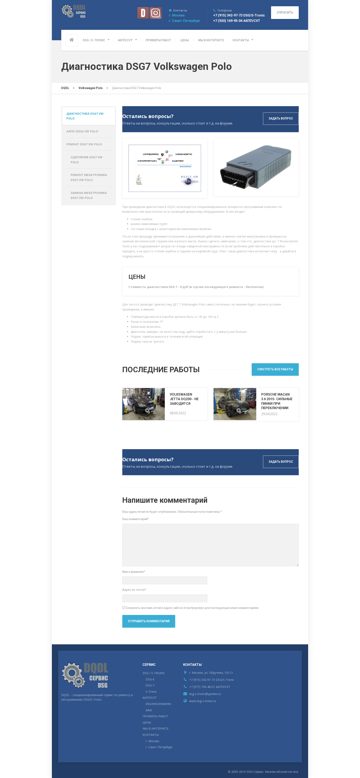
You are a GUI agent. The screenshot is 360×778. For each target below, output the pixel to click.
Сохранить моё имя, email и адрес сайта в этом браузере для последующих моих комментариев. (192, 608)
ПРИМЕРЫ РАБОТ (158, 40)
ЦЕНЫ (184, 40)
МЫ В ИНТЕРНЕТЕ (211, 40)
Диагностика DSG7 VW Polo (85, 116)
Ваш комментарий (135, 519)
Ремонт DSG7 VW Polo (84, 144)
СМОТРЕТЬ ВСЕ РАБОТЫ (275, 369)
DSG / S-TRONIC (94, 40)
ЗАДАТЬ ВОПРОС (281, 118)
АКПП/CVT (125, 40)
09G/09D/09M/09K (158, 704)
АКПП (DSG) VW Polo (82, 131)
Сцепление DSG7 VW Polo (86, 159)
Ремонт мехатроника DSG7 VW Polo (89, 177)
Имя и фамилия (133, 571)
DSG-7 (150, 685)
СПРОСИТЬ (285, 12)
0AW (149, 710)
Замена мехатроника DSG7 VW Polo (89, 195)
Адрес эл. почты (134, 589)
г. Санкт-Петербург (184, 21)
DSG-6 (150, 679)
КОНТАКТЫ (241, 40)
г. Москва (177, 15)
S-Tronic (151, 692)
